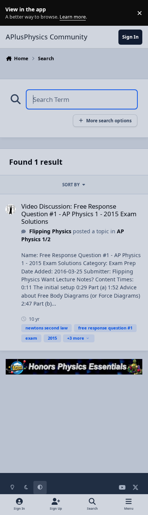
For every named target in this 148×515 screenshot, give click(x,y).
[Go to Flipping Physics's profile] (10, 209)
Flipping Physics (50, 231)
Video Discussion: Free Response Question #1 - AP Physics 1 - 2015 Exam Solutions (79, 214)
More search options (109, 120)
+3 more (75, 338)
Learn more (14, 13)
